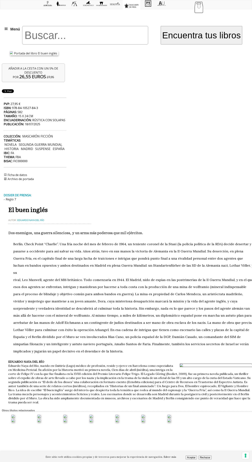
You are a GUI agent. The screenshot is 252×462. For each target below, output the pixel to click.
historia (11, 148)
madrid (27, 148)
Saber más (170, 456)
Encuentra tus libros (201, 35)
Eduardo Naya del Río (30, 220)
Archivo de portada (20, 179)
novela (10, 144)
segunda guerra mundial (40, 144)
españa (59, 148)
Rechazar (205, 457)
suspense (43, 148)
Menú (15, 29)
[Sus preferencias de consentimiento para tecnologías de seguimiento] (245, 455)
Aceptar (191, 457)
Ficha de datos (17, 175)
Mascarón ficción (37, 136)
